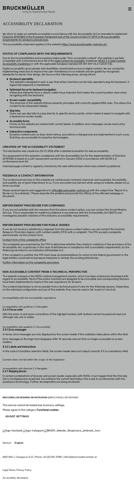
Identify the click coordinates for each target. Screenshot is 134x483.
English (19, 443)
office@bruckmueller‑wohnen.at (80, 457)
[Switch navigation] (129, 9)
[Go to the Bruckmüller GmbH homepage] (29, 9)
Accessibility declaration (15, 478)
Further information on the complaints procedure (31, 262)
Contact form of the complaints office (24, 239)
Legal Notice (9, 470)
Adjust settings (17, 416)
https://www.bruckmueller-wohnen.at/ (84, 44)
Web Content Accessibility (70, 61)
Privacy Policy (24, 470)
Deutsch (7, 443)
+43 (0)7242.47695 (52, 457)
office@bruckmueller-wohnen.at (70, 190)
